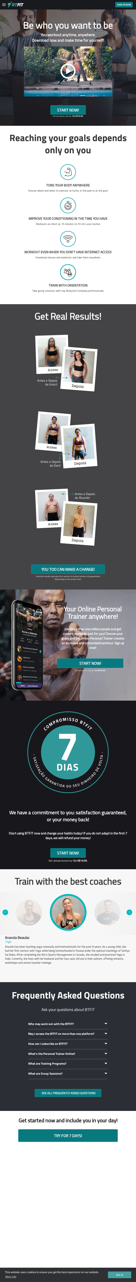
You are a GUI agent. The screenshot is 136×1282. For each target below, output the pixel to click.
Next (129, 912)
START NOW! (68, 110)
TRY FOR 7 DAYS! (68, 1136)
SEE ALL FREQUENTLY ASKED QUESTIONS (69, 1093)
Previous (5, 912)
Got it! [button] (119, 1275)
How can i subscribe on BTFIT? (48, 1043)
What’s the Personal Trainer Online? (51, 1053)
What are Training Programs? (47, 1063)
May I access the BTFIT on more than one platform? (61, 1033)
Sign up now (124, 4)
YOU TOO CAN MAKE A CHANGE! (68, 569)
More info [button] (10, 1276)
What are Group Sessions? (45, 1073)
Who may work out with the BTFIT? (51, 1024)
